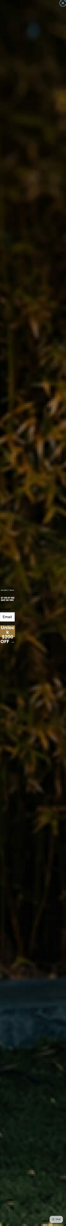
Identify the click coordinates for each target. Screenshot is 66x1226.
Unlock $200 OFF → (7, 631)
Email (5, 609)
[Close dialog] (63, 3)
